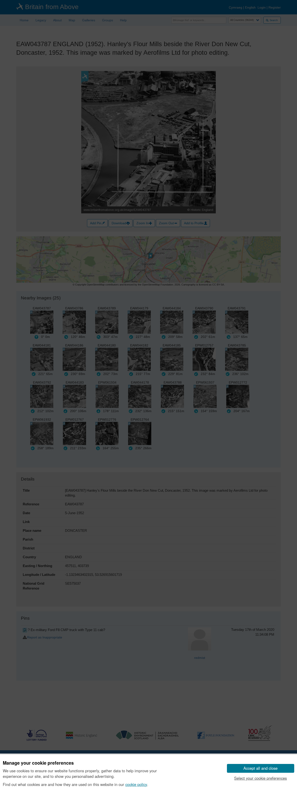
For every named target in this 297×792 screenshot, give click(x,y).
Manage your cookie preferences (38, 763)
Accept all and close (260, 768)
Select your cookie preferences (260, 778)
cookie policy (136, 784)
